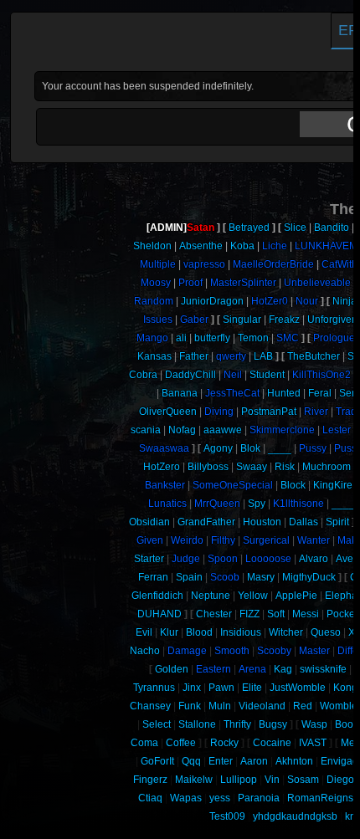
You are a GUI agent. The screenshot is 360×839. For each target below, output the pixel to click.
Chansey (150, 706)
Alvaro (313, 559)
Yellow (253, 595)
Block (293, 485)
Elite (252, 687)
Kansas (154, 356)
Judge (186, 559)
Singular (242, 319)
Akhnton (294, 761)
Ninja (344, 301)
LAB (263, 356)
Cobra (143, 375)
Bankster (165, 485)
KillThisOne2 (321, 375)
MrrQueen (217, 503)
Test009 (227, 816)
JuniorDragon (212, 301)
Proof (190, 283)
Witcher (286, 632)
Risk (285, 467)
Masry (261, 577)
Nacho (145, 651)
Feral (320, 393)
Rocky (224, 743)
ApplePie (296, 595)
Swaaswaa (164, 448)
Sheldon (152, 246)
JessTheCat (232, 393)
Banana (180, 393)
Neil (233, 375)
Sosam (303, 779)
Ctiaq (150, 798)
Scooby (274, 651)
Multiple (158, 264)
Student (267, 375)
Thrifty (237, 724)
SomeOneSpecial (233, 485)
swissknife (323, 669)
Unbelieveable (317, 283)
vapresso (204, 264)
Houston (262, 522)
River (316, 411)
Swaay (251, 467)
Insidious (240, 632)
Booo (347, 724)
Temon (253, 338)
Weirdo (187, 540)
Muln (219, 706)
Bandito (331, 227)
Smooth (231, 651)
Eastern (213, 669)
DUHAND (159, 614)
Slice (295, 227)
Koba (242, 246)
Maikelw (194, 779)
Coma (144, 743)
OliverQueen (168, 411)
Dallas (303, 522)
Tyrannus (154, 687)
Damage (187, 651)
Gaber (194, 319)
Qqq (191, 761)
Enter (220, 761)
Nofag (182, 430)
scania (146, 430)
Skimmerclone (282, 430)
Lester (336, 430)
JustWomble (298, 687)
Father (193, 356)
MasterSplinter (243, 283)
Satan (200, 227)
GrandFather (206, 522)
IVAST (313, 743)
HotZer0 (269, 301)
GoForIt (157, 761)
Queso (326, 632)
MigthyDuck (309, 577)
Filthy (223, 540)
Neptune (210, 595)
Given (149, 540)
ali (181, 338)
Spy (256, 503)
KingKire (332, 485)
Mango (152, 338)
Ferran (153, 577)
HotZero (161, 467)
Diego (340, 779)
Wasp (314, 724)
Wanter (313, 540)
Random (153, 301)
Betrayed (249, 227)
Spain (189, 577)
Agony (218, 448)
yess (219, 798)
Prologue (334, 338)
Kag (283, 669)
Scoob (224, 577)
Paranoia (259, 798)
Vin (272, 779)
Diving (219, 411)
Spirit (337, 522)
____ (279, 448)
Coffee (181, 743)
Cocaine (272, 743)
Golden (171, 669)
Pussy (313, 448)
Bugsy (273, 724)
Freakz (284, 319)
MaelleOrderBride (273, 264)
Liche (274, 246)
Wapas (186, 798)
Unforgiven (332, 319)
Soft (276, 614)
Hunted (284, 393)
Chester (214, 614)
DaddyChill (190, 375)
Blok (250, 448)
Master (314, 651)
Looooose (268, 559)
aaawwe (222, 430)
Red (302, 706)
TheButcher (313, 356)
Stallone (197, 724)
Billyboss (208, 467)
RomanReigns (320, 798)
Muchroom (326, 467)
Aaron (254, 761)
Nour (307, 301)
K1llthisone (298, 503)
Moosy (156, 283)
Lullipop (238, 779)
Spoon (223, 559)
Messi (305, 614)
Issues (157, 319)
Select (156, 724)
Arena (252, 669)
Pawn (221, 687)
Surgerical (266, 540)
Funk (189, 706)
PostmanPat (268, 411)
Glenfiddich (157, 595)
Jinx (192, 687)
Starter (149, 559)
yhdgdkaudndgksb (295, 816)
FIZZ (249, 614)
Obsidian (149, 522)
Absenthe (201, 246)
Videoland (262, 706)
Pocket (342, 614)
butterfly (212, 338)
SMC (287, 338)
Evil (144, 632)
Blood (199, 632)
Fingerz (150, 779)
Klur (169, 632)
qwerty (231, 356)
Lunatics (167, 503)
